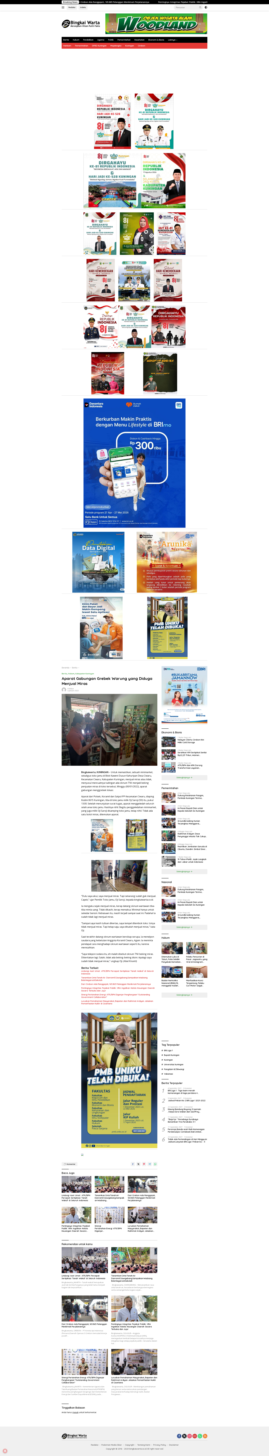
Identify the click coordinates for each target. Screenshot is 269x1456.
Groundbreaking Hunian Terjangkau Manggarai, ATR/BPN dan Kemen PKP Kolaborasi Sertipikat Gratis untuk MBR (191, 822)
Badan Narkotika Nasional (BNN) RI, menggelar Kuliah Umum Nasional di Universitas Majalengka (170, 983)
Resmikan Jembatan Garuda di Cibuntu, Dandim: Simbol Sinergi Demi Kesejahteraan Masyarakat (192, 847)
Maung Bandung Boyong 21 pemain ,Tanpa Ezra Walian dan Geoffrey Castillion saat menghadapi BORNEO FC (186, 1110)
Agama (100, 40)
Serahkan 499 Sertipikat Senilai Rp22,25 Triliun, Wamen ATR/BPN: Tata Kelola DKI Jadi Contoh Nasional (192, 753)
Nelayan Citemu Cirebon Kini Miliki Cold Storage (191, 741)
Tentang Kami (143, 1445)
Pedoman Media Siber (111, 1445)
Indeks (83, 7)
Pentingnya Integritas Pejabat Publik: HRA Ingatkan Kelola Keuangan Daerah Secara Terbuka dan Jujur (105, 2)
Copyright (129, 1445)
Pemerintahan (124, 40)
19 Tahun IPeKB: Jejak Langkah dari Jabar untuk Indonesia (192, 860)
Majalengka (115, 45)
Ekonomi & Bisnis (156, 40)
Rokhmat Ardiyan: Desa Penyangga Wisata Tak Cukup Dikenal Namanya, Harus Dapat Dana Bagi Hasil (192, 835)
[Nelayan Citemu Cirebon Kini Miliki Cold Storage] (169, 742)
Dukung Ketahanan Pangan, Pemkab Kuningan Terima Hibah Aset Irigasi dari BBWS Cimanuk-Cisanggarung (191, 796)
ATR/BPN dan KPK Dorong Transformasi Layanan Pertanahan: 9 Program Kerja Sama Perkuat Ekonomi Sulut (191, 766)
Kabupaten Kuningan (84, 673)
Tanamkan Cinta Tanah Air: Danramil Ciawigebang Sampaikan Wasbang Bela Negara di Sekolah (114, 978)
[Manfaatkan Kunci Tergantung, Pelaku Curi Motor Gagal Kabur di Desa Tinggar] (196, 972)
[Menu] (63, 7)
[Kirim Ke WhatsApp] (155, 1164)
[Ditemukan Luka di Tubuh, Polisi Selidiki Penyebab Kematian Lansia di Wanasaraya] (172, 948)
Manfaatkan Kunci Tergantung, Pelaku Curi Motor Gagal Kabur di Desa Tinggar (195, 983)
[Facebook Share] (133, 1164)
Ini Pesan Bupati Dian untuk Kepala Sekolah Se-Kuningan (191, 809)
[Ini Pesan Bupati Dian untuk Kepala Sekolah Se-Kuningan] (169, 810)
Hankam (67, 45)
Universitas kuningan (173, 1064)
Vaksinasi (168, 1074)
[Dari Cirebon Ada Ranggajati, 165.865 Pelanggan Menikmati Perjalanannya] (142, 1184)
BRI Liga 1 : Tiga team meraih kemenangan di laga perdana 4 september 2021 (183, 1091)
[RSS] (205, 1436)
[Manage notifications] (5, 1451)
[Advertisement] (134, 69)
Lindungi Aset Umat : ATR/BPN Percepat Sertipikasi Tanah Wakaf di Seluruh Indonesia (117, 972)
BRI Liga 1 (168, 1050)
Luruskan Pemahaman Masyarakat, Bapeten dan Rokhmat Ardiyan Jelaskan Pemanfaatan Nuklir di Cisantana (117, 1002)
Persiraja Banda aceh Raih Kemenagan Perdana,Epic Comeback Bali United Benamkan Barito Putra (186, 1130)
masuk (75, 1412)
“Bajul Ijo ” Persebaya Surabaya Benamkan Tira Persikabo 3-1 (183, 1120)
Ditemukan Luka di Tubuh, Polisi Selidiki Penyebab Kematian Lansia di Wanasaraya (172, 959)
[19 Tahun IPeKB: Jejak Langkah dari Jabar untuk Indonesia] (169, 861)
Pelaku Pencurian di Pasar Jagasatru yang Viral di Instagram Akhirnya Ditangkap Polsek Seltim (196, 959)
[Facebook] (179, 1436)
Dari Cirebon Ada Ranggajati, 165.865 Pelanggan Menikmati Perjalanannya (116, 984)
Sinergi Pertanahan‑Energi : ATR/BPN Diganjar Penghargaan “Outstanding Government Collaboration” (115, 995)
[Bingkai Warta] (81, 23)
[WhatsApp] (200, 1436)
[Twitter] (184, 1436)
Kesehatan (139, 40)
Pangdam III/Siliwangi (174, 1069)
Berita (66, 40)
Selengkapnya (183, 777)
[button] (200, 7)
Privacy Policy (159, 1445)
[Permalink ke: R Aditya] (64, 689)
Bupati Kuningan (171, 1055)
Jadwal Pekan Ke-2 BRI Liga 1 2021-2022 (186, 1100)
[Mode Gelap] (206, 7)
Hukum (76, 40)
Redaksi (72, 7)
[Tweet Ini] (138, 1164)
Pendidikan (88, 40)
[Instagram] (189, 1436)
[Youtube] (195, 1436)
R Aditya (71, 688)
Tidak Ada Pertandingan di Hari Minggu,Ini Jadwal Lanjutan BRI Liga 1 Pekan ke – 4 (187, 1140)
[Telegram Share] (150, 1164)
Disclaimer (174, 1445)
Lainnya (171, 40)
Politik (111, 40)
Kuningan (129, 45)
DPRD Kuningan (99, 45)
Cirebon (141, 45)
